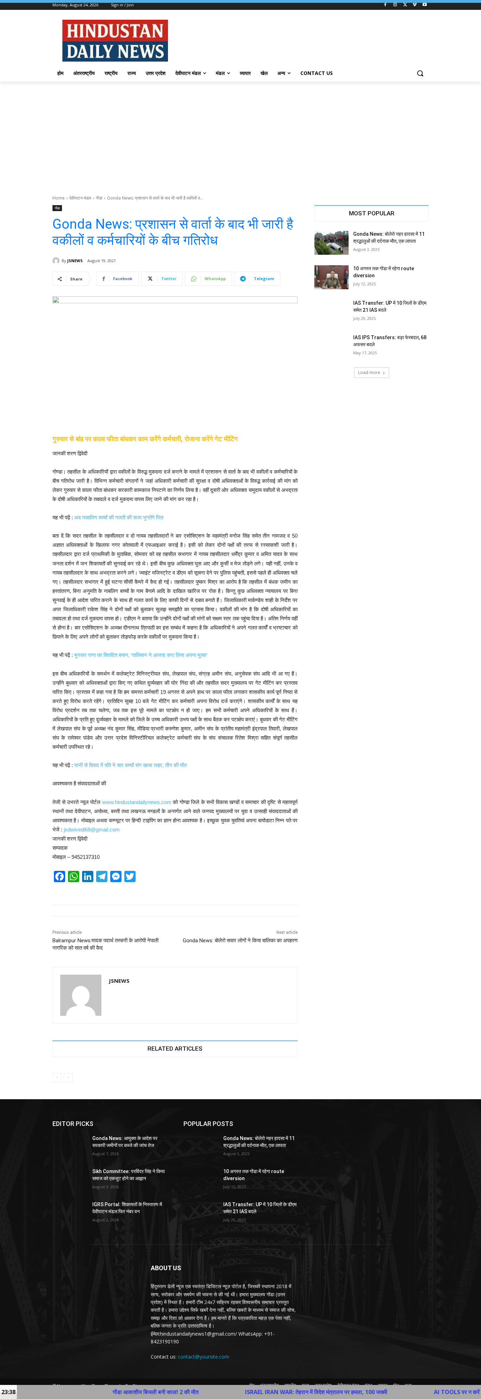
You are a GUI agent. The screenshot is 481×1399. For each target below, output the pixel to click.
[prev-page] (56, 1077)
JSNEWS (75, 260)
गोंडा (99, 198)
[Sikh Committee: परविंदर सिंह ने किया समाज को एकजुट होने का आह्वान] (69, 1180)
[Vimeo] (415, 5)
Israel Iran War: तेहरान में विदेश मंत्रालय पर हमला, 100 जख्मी (263, 1392)
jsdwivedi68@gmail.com (92, 830)
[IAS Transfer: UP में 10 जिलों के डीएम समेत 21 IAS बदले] (331, 312)
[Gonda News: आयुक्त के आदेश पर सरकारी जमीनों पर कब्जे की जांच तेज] (69, 1147)
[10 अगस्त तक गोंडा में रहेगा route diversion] (331, 277)
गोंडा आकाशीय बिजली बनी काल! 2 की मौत (102, 1392)
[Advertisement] (240, 134)
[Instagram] (395, 5)
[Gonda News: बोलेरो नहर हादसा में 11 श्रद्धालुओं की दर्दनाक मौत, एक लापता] (331, 243)
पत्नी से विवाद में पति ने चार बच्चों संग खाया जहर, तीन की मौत (130, 765)
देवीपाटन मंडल (80, 198)
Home (58, 198)
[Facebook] (385, 5)
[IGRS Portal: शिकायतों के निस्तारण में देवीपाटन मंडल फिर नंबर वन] (69, 1213)
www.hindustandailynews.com (136, 802)
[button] (420, 73)
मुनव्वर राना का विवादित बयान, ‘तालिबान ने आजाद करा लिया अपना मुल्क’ (140, 655)
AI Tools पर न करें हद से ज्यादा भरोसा (422, 1392)
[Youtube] (424, 5)
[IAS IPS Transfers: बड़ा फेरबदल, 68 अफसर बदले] (331, 346)
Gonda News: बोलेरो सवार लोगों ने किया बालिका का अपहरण (240, 940)
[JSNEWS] (57, 260)
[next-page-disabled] (68, 1077)
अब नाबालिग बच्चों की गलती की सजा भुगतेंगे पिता (118, 517)
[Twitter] (405, 5)
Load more (369, 372)
